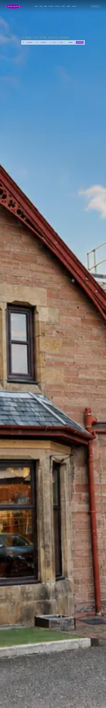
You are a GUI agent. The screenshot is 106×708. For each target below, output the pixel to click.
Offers (40, 6)
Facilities (51, 6)
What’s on (57, 6)
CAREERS (68, 6)
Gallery (63, 6)
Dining (45, 6)
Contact (74, 6)
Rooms (36, 6)
